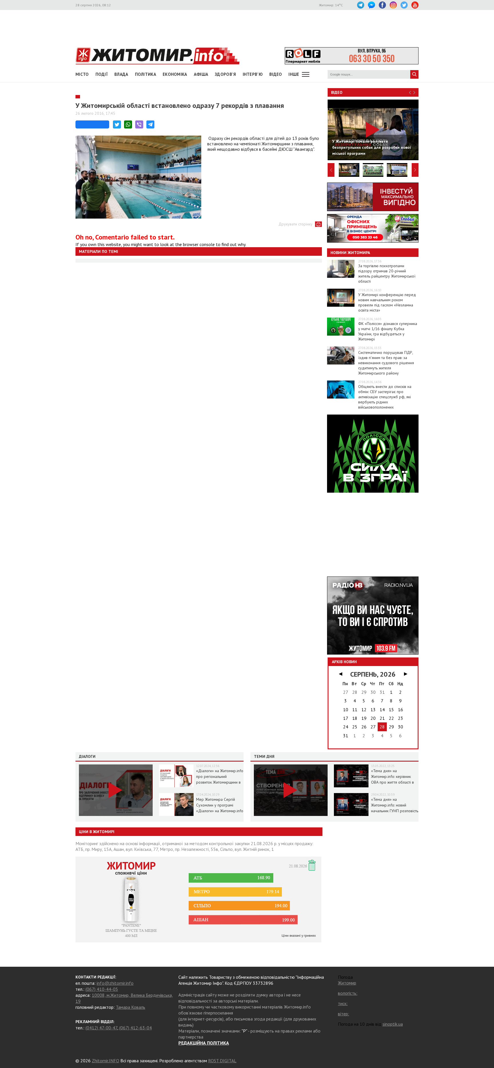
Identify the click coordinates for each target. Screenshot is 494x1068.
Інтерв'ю (253, 74)
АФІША (201, 74)
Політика (145, 74)
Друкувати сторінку (295, 224)
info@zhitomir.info (115, 983)
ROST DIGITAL (222, 1060)
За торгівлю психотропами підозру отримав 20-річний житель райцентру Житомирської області (386, 273)
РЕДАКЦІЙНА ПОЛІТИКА (203, 1043)
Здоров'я (225, 74)
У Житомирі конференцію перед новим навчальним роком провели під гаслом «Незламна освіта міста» (387, 302)
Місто (82, 74)
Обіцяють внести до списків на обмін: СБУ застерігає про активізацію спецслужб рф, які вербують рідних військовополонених (384, 397)
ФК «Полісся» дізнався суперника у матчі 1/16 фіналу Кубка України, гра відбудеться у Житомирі (387, 331)
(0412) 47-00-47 (101, 1028)
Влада (121, 74)
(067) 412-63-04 (135, 1028)
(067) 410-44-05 (101, 989)
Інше (293, 74)
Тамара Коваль (130, 1007)
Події (101, 74)
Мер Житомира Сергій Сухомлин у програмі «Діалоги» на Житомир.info (219, 805)
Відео (336, 92)
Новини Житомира (350, 252)
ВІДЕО (275, 74)
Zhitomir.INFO (105, 1060)
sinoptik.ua (393, 1024)
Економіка (175, 74)
